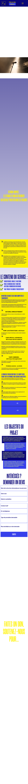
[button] (22, 3)
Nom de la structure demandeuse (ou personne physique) (4, 485)
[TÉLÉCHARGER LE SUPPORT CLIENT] (14, 410)
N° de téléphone (2, 508)
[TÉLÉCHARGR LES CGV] (14, 403)
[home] (4, 3)
